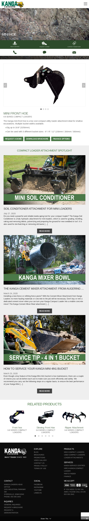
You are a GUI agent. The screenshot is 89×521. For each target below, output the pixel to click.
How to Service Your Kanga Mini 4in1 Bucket (36, 368)
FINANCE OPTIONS (61, 139)
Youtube (37, 490)
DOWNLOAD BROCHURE (37, 139)
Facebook (38, 484)
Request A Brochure (13, 507)
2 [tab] (43, 109)
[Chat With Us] (44, 52)
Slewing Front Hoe (46, 427)
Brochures (39, 455)
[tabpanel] (44, 84)
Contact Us (39, 463)
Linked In (38, 493)
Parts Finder (70, 474)
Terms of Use (40, 468)
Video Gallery (40, 460)
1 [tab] (41, 109)
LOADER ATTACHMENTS (73, 458)
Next (83, 85)
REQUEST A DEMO (13, 139)
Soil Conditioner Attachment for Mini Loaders (38, 208)
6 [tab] (52, 436)
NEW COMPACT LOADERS (74, 452)
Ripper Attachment (74, 427)
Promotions (39, 458)
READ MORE (44, 231)
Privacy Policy (40, 466)
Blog (36, 452)
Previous (5, 85)
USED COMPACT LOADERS (74, 455)
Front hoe (17, 427)
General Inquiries (12, 505)
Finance (67, 476)
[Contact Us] (74, 52)
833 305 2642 (16, 497)
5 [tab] (49, 436)
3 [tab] (45, 109)
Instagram (38, 487)
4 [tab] (48, 109)
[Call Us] (15, 52)
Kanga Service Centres (74, 465)
